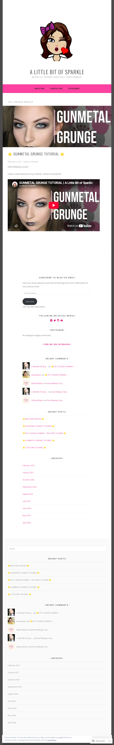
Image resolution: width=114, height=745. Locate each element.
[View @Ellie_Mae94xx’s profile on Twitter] (55, 320)
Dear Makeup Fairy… (55, 383)
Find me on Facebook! (57, 344)
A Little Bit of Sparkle (57, 72)
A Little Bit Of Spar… (39, 366)
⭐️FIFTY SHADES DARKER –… (63, 366)
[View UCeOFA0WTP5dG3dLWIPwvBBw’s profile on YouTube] (61, 320)
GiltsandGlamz (37, 383)
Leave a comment (30, 162)
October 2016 (28, 479)
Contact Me (56, 88)
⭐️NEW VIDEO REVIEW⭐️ (33, 419)
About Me (39, 88)
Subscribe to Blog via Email (57, 277)
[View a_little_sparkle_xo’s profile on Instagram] (58, 320)
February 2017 (29, 465)
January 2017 (28, 472)
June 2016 (27, 508)
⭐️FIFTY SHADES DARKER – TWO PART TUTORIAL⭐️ (44, 433)
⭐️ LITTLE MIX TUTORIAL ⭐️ (34, 447)
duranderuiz (36, 374)
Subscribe (30, 301)
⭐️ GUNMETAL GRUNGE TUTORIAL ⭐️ (36, 153)
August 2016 (28, 494)
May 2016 (27, 515)
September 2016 (30, 486)
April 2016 (27, 522)
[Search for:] (57, 548)
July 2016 (26, 501)
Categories (74, 88)
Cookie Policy (51, 740)
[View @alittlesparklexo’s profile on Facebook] (51, 320)
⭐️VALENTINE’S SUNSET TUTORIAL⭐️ (38, 426)
